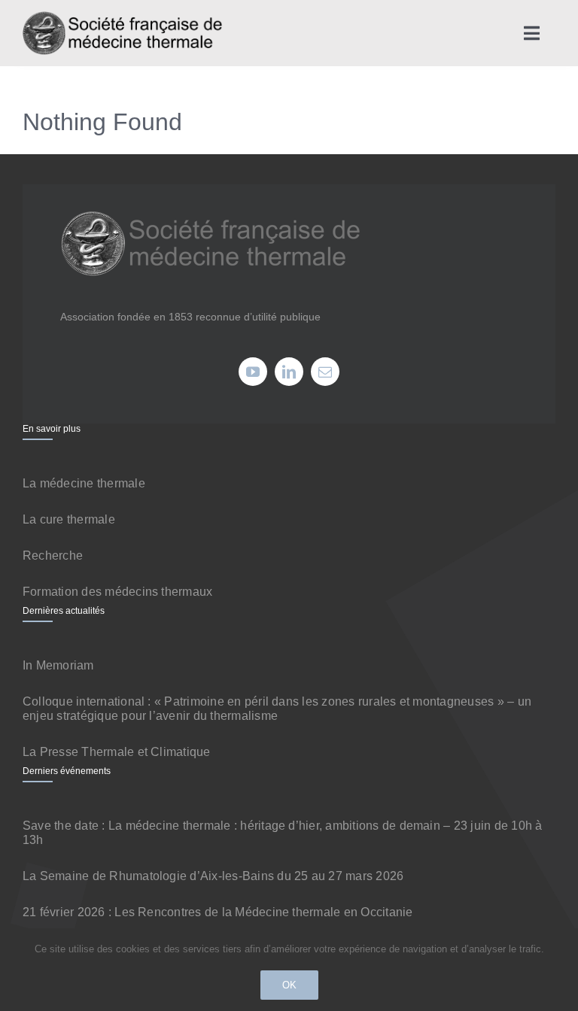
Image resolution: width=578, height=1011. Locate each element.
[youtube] (253, 371)
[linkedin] (289, 371)
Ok (289, 985)
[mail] (325, 371)
